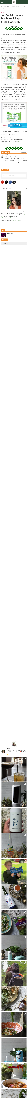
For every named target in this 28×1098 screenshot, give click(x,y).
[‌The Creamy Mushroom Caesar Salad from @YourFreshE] (14, 922)
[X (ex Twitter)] (14, 182)
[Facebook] (6, 28)
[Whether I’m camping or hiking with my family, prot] (14, 973)
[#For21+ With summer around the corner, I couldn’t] (14, 1050)
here (19, 141)
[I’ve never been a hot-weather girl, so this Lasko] (14, 794)
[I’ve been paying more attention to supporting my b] (14, 820)
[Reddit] (12, 28)
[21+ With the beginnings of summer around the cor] (14, 998)
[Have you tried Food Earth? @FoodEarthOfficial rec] (14, 1075)
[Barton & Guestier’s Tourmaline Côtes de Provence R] (14, 845)
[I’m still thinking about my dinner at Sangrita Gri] (14, 769)
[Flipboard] (21, 28)
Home (2, 6)
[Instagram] (6, 182)
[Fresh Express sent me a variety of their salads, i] (14, 1024)
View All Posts (23, 152)
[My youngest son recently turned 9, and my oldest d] (14, 871)
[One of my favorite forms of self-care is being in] (14, 947)
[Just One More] (3, 235)
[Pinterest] (15, 28)
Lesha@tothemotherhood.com (8, 217)
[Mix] (18, 28)
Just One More (10, 233)
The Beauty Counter (15, 220)
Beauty (3, 13)
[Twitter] (9, 28)
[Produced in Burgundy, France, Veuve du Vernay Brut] (14, 896)
